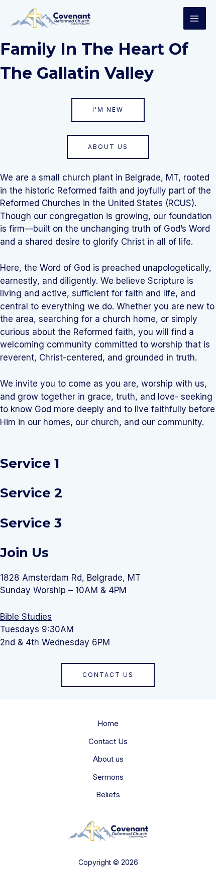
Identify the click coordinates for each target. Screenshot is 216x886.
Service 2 (31, 493)
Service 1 (29, 463)
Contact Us (108, 741)
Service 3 (31, 523)
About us (108, 759)
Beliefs (108, 794)
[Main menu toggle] (194, 18)
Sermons (108, 777)
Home (108, 723)
